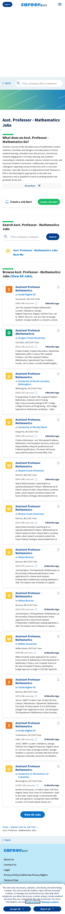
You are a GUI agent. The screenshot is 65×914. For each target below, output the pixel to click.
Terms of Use (11, 880)
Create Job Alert (49, 201)
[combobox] (22, 236)
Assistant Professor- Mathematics (28, 464)
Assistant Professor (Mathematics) (27, 332)
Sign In (7, 4)
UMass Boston (26, 557)
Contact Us (10, 864)
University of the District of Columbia (33, 775)
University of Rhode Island (32, 427)
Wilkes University (27, 643)
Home (5, 827)
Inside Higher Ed (26, 294)
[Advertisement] (32, 42)
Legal (7, 869)
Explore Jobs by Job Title (23, 827)
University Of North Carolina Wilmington (34, 383)
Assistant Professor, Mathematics (28, 421)
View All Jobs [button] (32, 814)
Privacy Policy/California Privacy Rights (25, 874)
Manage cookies (50, 901)
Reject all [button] (45, 909)
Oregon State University (31, 337)
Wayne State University (31, 470)
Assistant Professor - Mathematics (28, 375)
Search (53, 236)
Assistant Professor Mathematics (27, 288)
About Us (9, 859)
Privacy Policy (33, 901)
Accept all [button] (15, 909)
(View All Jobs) (21, 276)
